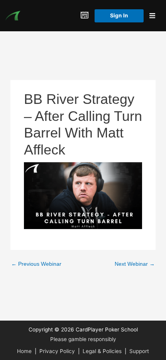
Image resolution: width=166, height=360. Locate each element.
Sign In (119, 15)
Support (139, 351)
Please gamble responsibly (83, 339)
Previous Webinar (36, 264)
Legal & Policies (102, 351)
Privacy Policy (57, 351)
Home (24, 351)
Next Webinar (135, 264)
